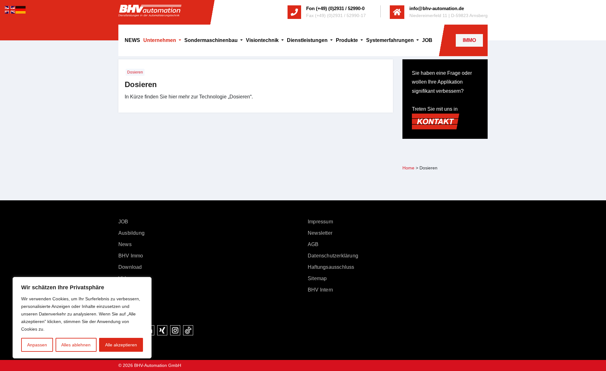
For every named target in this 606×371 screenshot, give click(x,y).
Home (408, 167)
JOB (427, 40)
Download (130, 267)
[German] (20, 9)
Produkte (347, 40)
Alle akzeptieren (121, 344)
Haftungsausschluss (331, 267)
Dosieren (135, 72)
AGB (313, 244)
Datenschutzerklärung (333, 255)
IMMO (469, 40)
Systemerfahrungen (390, 40)
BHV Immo (130, 255)
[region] (82, 317)
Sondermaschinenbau (211, 40)
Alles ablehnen (76, 344)
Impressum (320, 221)
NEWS (132, 40)
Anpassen (37, 344)
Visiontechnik (263, 40)
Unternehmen (160, 40)
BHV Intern (320, 289)
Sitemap (317, 278)
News (125, 244)
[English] (10, 9)
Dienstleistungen (308, 40)
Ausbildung (131, 233)
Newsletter (320, 233)
